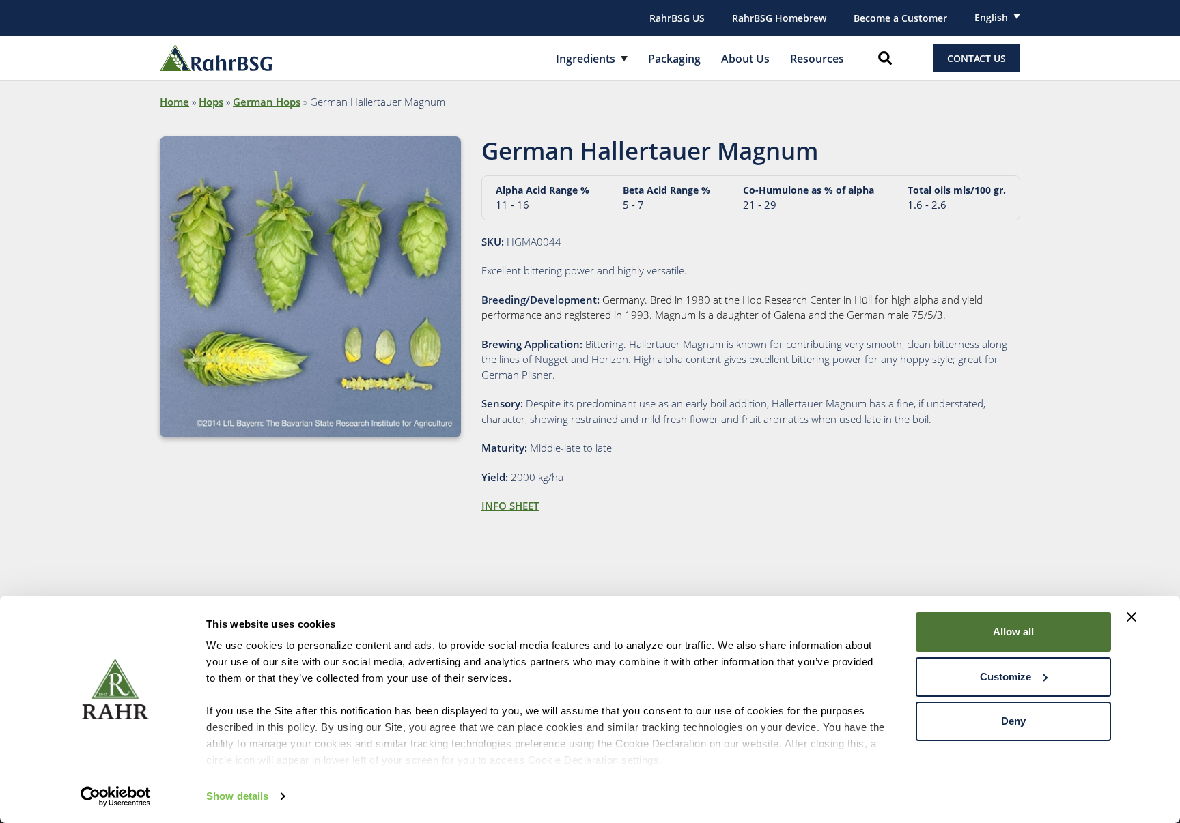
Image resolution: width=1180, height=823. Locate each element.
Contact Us (976, 58)
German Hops (266, 102)
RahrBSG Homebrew (779, 18)
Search (885, 58)
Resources (817, 58)
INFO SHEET (510, 505)
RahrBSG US (677, 18)
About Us (745, 58)
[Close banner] (1131, 617)
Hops (211, 102)
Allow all (1013, 631)
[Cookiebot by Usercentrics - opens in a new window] (115, 796)
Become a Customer (900, 18)
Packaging (674, 58)
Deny (1013, 721)
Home (174, 102)
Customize (1005, 676)
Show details (237, 796)
